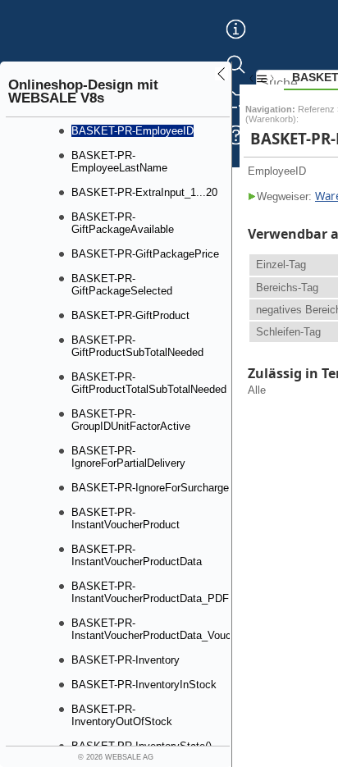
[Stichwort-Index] (236, 42)
